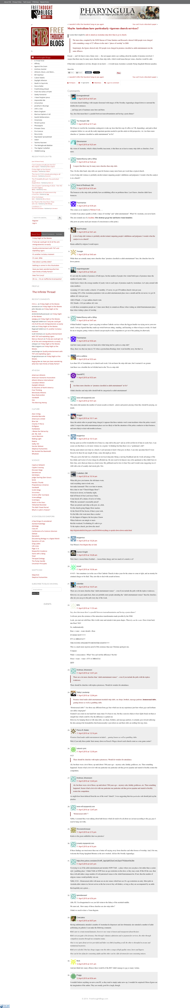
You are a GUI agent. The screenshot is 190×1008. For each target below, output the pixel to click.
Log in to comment (113, 83)
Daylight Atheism (40, 80)
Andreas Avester (40, 69)
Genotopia (35, 475)
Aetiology (35, 526)
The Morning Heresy (39, 403)
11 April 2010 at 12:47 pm (87, 809)
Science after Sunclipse (40, 495)
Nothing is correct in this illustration (45, 265)
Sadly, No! (35, 444)
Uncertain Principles (39, 564)
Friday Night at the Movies (41, 169)
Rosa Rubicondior (38, 395)
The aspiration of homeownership (44, 192)
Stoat (34, 556)
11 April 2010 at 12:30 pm (87, 751)
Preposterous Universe (40, 485)
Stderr (36, 140)
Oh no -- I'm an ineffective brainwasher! (47, 279)
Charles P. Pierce (38, 424)
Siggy (48, 194)
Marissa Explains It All (42, 114)
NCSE (34, 480)
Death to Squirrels (41, 83)
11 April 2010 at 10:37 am (87, 587)
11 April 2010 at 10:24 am (87, 541)
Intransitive (38, 103)
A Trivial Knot (39, 61)
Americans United (38, 419)
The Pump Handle (38, 561)
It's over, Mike (37, 258)
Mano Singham (40, 111)
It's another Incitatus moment (43, 254)
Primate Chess (39, 128)
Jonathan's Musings (41, 106)
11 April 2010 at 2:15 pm (86, 832)
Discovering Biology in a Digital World (45, 539)
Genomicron (36, 472)
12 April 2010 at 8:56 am (86, 978)
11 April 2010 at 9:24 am (86, 162)
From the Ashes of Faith (43, 92)
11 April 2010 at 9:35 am (86, 188)
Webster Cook (95, 210)
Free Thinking (37, 390)
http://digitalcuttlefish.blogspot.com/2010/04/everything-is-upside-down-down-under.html (101, 530)
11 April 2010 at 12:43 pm (87, 781)
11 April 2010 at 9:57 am (86, 401)
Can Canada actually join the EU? (43, 165)
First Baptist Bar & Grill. (88, 544)
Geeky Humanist (40, 94)
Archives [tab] (59, 234)
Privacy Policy (17, 2)
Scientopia (36, 500)
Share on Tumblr (88, 72)
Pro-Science (38, 131)
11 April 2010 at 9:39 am (86, 206)
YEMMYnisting (39, 151)
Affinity (37, 63)
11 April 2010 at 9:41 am (86, 232)
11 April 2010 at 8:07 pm (86, 920)
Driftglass (35, 426)
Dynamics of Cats (38, 541)
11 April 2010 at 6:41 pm (86, 864)
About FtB (7, 2)
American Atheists (38, 375)
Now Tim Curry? (38, 275)
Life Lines (35, 546)
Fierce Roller (39, 86)
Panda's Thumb (37, 482)
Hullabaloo (36, 429)
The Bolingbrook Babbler (43, 145)
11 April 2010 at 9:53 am (86, 359)
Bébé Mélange (48, 203)
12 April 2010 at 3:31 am (86, 964)
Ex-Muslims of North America (42, 388)
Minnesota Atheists (39, 393)
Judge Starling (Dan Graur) (41, 477)
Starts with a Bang (38, 554)
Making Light (36, 439)
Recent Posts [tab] (36, 234)
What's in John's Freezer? (41, 510)
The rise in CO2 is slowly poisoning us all (46, 174)
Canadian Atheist (38, 383)
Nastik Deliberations (41, 117)
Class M (35, 529)
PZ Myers (48, 171)
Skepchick (35, 575)
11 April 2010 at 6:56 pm (86, 898)
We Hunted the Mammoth (41, 451)
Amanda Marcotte (38, 416)
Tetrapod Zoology (38, 558)
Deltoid (34, 534)
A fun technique (37, 197)
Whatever (35, 454)
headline (91, 217)
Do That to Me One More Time (43, 202)
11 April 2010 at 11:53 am (87, 608)
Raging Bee (36, 361)
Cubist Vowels (39, 78)
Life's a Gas (38, 109)
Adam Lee (50, 183)
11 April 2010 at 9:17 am (86, 124)
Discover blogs (37, 470)
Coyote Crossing (38, 467)
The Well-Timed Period (40, 507)
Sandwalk (35, 397)
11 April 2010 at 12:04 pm (87, 695)
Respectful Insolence (39, 551)
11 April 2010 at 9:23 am (86, 144)
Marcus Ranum (46, 199)
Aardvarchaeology (38, 524)
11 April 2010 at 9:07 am (86, 99)
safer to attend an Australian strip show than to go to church (105, 35)
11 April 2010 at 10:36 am (87, 569)
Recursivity (38, 134)
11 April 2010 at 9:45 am (86, 272)
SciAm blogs (36, 490)
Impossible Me (39, 100)
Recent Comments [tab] (48, 234)
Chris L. (34, 304)
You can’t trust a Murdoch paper (144, 24)
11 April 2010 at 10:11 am (87, 418)
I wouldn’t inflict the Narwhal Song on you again (86, 24)
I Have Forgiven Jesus (42, 97)
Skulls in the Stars (38, 502)
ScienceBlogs (36, 497)
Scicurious (35, 492)
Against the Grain (40, 66)
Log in (34, 223)
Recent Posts (44, 2)
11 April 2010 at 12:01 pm (87, 673)
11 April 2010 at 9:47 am (86, 320)
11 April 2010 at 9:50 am (86, 341)
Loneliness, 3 (36, 207)
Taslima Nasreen (40, 142)
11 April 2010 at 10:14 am (87, 476)
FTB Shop (35, 2)
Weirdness (97, 83)
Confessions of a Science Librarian (44, 531)
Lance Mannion (37, 436)
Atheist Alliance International (42, 380)
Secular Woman (37, 446)
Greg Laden (36, 544)
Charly (45, 189)
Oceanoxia (38, 120)
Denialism (35, 536)
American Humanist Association (43, 378)
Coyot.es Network (38, 465)
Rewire (34, 441)
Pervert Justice (39, 123)
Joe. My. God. (36, 434)
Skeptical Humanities (39, 449)
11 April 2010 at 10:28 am (87, 555)
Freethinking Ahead (41, 89)
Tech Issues (27, 2)
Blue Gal (35, 421)
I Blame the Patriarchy (40, 431)
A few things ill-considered (42, 521)
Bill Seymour (39, 75)
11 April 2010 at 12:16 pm (87, 733)
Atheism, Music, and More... (44, 72)
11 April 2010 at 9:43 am (86, 254)
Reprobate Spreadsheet (43, 137)
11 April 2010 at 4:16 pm (86, 846)
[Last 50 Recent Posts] (38, 161)
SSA (33, 400)
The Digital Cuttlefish (42, 148)
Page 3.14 (35, 549)
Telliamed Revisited (39, 505)
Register (35, 221)
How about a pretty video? (42, 262)
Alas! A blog (36, 414)
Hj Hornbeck (54, 208)
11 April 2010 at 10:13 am (87, 439)
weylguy (35, 319)
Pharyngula (38, 125)
